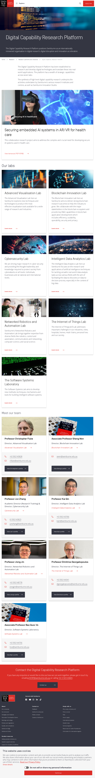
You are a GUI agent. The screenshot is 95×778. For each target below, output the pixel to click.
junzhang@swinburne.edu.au (21, 523)
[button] (8, 118)
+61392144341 (63, 579)
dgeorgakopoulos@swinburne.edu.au (72, 584)
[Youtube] (30, 700)
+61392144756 (16, 642)
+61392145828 (16, 456)
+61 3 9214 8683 (65, 678)
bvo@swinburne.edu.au (19, 647)
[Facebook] (26, 700)
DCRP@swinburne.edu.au (39, 678)
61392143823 (15, 519)
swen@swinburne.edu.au (67, 456)
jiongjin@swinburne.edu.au (21, 586)
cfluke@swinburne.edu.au (20, 460)
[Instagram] (33, 700)
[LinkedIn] (37, 700)
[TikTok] (40, 700)
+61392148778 (16, 582)
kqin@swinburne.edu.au (67, 521)
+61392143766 (63, 516)
